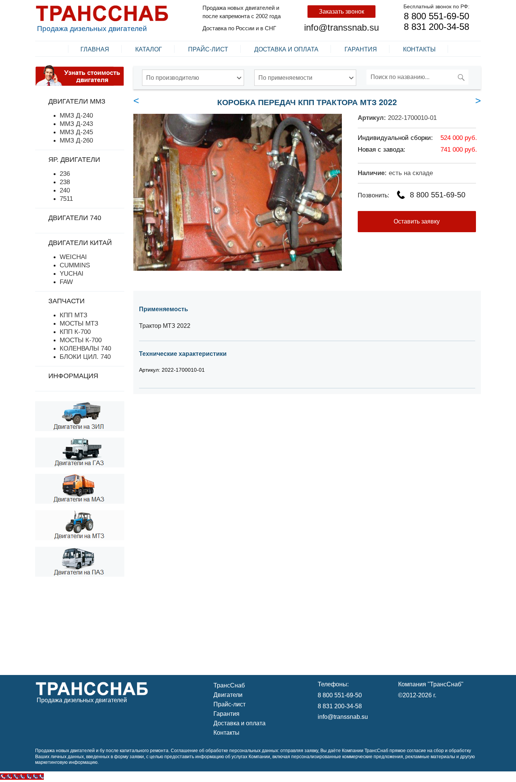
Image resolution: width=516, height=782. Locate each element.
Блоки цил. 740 (85, 356)
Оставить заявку (417, 221)
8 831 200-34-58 (436, 27)
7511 (66, 198)
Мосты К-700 (81, 340)
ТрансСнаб (229, 685)
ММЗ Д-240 (76, 115)
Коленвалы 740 (85, 348)
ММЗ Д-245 (76, 132)
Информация (73, 376)
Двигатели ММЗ (76, 101)
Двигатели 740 (74, 218)
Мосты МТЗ (79, 323)
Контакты (419, 49)
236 (65, 173)
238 (65, 182)
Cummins (75, 265)
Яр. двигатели (74, 159)
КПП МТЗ (73, 315)
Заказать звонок (341, 11)
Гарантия (361, 49)
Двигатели (228, 695)
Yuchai (71, 273)
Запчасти (66, 301)
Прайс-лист (208, 49)
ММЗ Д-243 (76, 123)
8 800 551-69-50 (436, 16)
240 (65, 190)
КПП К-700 (75, 331)
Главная (94, 49)
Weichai (73, 257)
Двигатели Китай (80, 243)
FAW (66, 281)
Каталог (148, 49)
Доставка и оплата (286, 49)
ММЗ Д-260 (76, 140)
